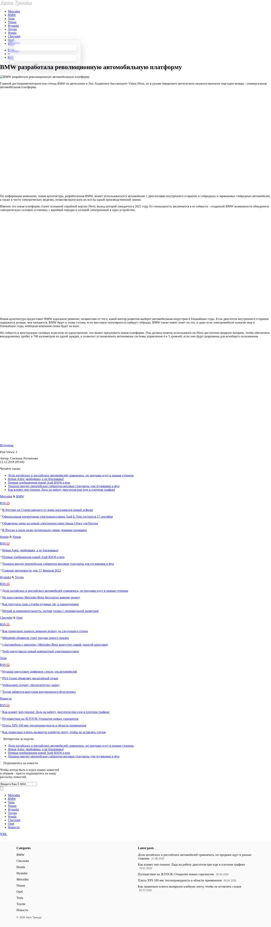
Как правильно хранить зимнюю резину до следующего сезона (45, 631)
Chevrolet (14, 36)
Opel (11, 40)
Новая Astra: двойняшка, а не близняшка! (36, 479)
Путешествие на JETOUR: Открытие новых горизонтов (40, 718)
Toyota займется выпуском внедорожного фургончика (39, 691)
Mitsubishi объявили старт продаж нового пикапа (35, 638)
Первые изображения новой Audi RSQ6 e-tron (39, 482)
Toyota (12, 29)
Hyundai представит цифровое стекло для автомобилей (39, 671)
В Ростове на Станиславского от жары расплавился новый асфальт (47, 510)
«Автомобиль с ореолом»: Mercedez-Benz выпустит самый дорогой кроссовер (55, 644)
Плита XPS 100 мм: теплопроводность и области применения (44, 725)
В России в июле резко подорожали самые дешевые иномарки (44, 530)
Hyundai (13, 25)
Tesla (11, 18)
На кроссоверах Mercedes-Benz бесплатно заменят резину (41, 597)
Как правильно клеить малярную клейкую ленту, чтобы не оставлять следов (54, 732)
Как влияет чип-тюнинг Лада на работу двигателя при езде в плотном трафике (61, 489)
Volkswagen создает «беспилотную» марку (31, 685)
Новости (6, 698)
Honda (12, 32)
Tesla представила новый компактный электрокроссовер (40, 651)
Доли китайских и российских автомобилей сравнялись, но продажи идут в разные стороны (71, 475)
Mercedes (14, 11)
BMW (12, 15)
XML (3, 834)
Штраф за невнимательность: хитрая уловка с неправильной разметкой (50, 611)
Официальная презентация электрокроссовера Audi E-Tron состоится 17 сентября (57, 516)
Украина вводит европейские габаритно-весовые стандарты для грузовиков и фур (63, 486)
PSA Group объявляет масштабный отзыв (30, 678)
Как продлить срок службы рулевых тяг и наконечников (40, 604)
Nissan (12, 22)
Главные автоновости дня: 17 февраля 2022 (31, 570)
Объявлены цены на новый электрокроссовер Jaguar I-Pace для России (50, 523)
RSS (3, 503)
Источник (6, 445)
